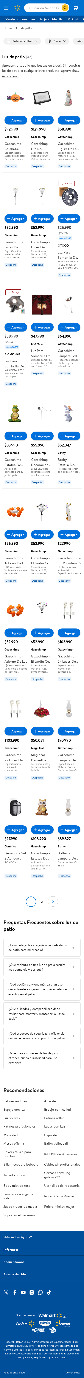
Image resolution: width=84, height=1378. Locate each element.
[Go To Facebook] (14, 1292)
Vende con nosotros (20, 19)
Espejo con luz (14, 1109)
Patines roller (54, 1117)
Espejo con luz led (57, 1109)
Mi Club (73, 19)
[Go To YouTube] (23, 1292)
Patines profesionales (19, 1126)
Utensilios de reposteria (62, 1185)
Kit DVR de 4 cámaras (60, 1154)
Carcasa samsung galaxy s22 (57, 1174)
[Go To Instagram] (31, 1292)
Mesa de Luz (12, 1134)
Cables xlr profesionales (62, 1164)
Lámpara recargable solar (18, 1195)
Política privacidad (14, 1372)
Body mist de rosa (16, 1185)
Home (7, 28)
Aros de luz (52, 1101)
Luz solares (11, 1117)
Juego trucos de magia (20, 1206)
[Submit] (65, 7)
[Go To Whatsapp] (40, 1292)
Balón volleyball (56, 1143)
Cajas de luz (53, 1134)
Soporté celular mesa (19, 1215)
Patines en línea (15, 1101)
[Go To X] (6, 1292)
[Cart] (76, 7)
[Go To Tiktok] (49, 1292)
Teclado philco (14, 1174)
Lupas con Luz (54, 1126)
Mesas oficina (13, 1143)
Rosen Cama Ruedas (59, 1196)
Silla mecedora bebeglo (20, 1164)
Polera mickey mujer (59, 1206)
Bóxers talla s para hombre (17, 1153)
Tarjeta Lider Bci (51, 19)
